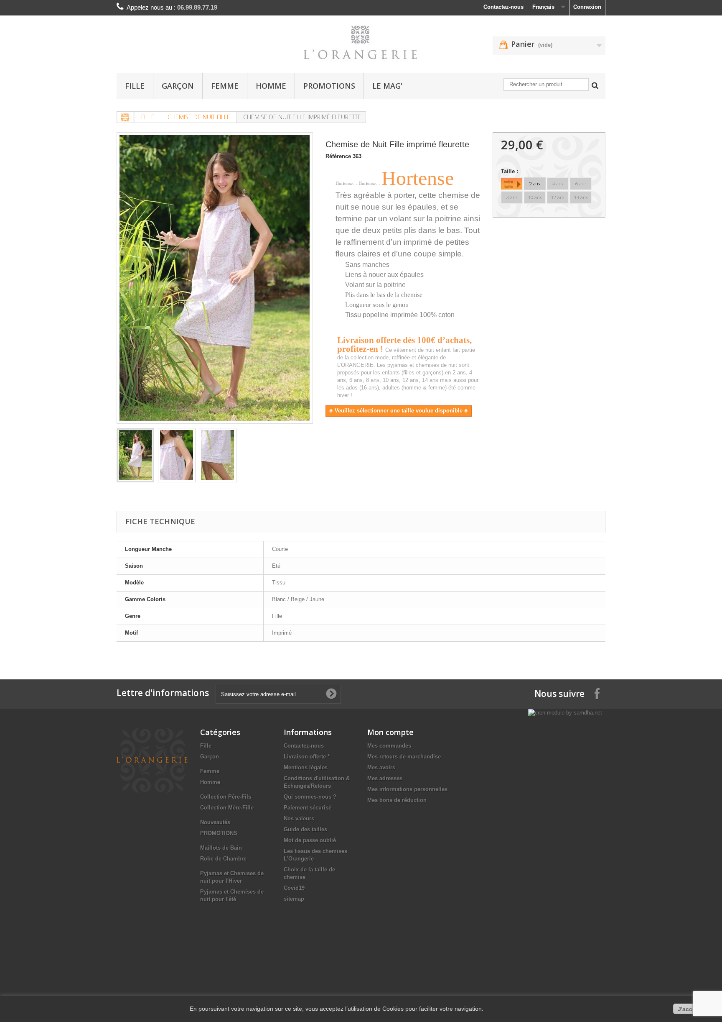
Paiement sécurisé (307, 807)
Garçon (178, 86)
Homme (271, 86)
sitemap (294, 899)
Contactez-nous (503, 7)
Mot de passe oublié (310, 840)
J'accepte (691, 1009)
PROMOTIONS (329, 86)
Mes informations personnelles (407, 789)
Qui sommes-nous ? (310, 797)
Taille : (510, 171)
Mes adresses (384, 778)
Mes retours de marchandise (404, 756)
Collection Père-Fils (225, 797)
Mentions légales (306, 767)
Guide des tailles (305, 829)
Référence (338, 156)
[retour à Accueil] (125, 117)
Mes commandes (389, 746)
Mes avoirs (381, 767)
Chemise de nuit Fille (199, 117)
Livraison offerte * (307, 756)
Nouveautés (215, 822)
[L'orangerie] (361, 42)
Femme (225, 86)
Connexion (587, 7)
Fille (135, 86)
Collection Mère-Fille (227, 807)
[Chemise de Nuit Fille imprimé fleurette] (135, 455)
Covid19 (294, 888)
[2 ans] (535, 183)
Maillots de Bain (221, 848)
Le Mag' (387, 86)
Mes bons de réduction (397, 800)
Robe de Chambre (223, 859)
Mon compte (390, 732)
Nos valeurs (299, 818)
